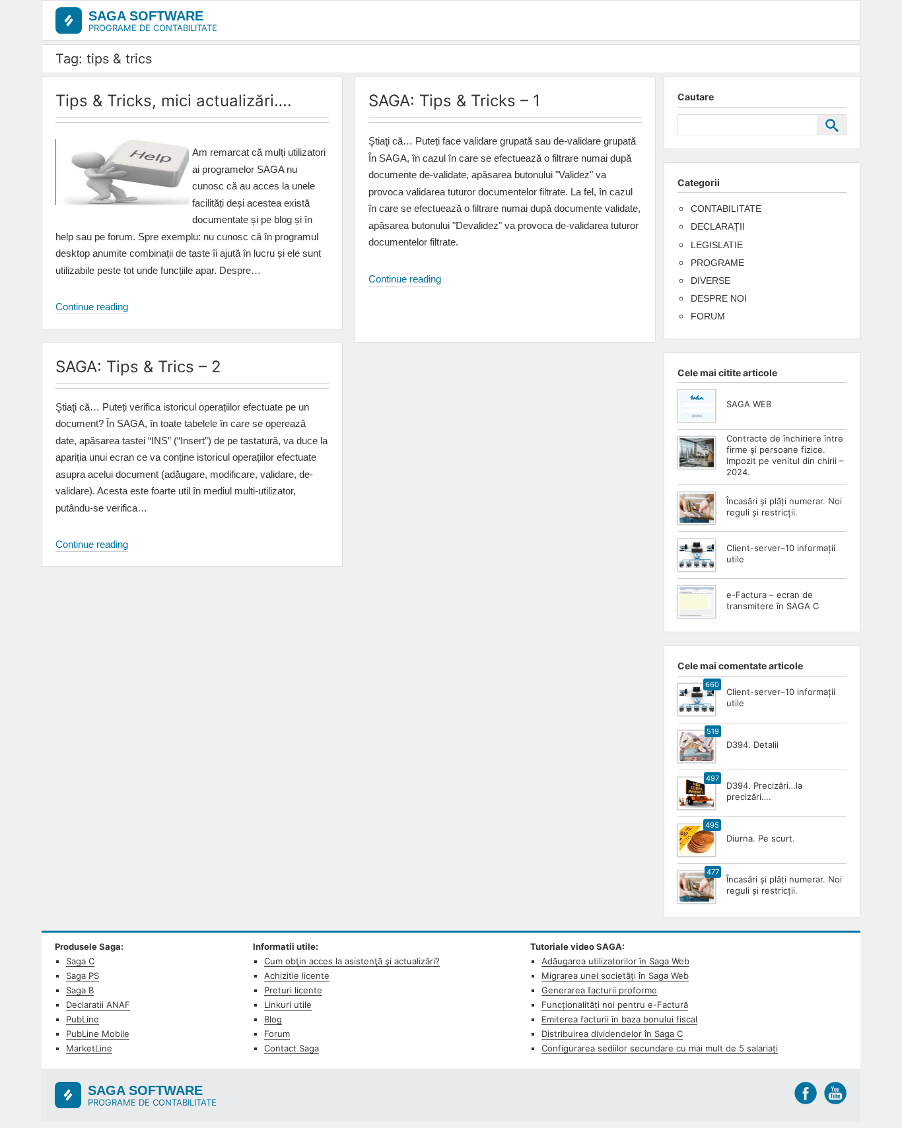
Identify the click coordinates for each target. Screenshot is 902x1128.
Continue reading (91, 307)
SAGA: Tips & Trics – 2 (138, 366)
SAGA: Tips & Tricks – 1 (454, 100)
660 (712, 684)
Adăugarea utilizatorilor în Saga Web (615, 961)
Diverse (710, 280)
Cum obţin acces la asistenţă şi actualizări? (352, 961)
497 (712, 778)
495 (712, 825)
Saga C (80, 961)
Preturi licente (293, 990)
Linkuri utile (288, 1004)
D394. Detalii (752, 744)
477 (713, 872)
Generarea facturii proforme (599, 990)
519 (713, 731)
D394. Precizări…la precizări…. (764, 791)
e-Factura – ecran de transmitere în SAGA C (772, 600)
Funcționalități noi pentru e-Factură (614, 1004)
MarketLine (89, 1048)
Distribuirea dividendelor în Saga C (612, 1033)
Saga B (80, 990)
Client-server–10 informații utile (780, 553)
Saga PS (82, 975)
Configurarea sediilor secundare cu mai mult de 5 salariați (659, 1048)
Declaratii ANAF (98, 1004)
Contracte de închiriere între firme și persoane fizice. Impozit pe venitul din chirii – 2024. (785, 455)
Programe (717, 262)
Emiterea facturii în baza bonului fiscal (619, 1019)
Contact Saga (291, 1048)
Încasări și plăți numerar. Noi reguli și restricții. (784, 506)
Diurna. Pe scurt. (760, 838)
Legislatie (717, 245)
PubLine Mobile (97, 1033)
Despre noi (719, 298)
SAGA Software (145, 16)
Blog (273, 1019)
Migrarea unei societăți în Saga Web (615, 975)
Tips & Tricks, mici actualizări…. (173, 100)
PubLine (82, 1019)
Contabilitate (726, 208)
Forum (708, 316)
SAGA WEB (748, 404)
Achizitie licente (297, 975)
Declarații (718, 226)
